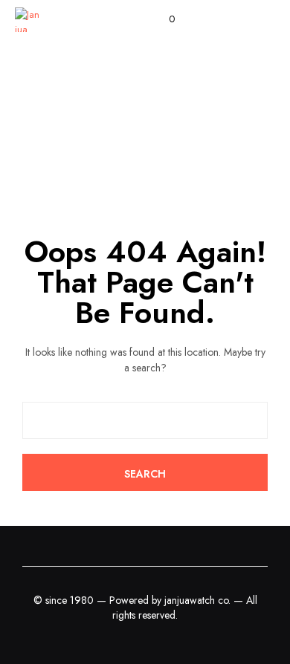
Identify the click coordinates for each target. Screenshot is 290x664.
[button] (162, 19)
